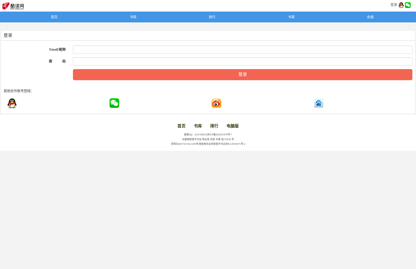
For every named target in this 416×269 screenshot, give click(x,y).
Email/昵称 (57, 49)
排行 (212, 17)
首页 (54, 17)
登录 (393, 5)
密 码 (57, 61)
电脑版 (233, 126)
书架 (291, 17)
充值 (370, 17)
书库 (133, 17)
